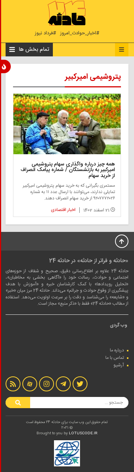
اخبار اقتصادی (63, 210)
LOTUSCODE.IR (83, 434)
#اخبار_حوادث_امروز (79, 33)
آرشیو (119, 365)
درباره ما (117, 350)
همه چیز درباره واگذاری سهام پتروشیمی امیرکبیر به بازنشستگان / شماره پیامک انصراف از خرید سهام (67, 170)
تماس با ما (114, 357)
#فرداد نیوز (45, 33)
